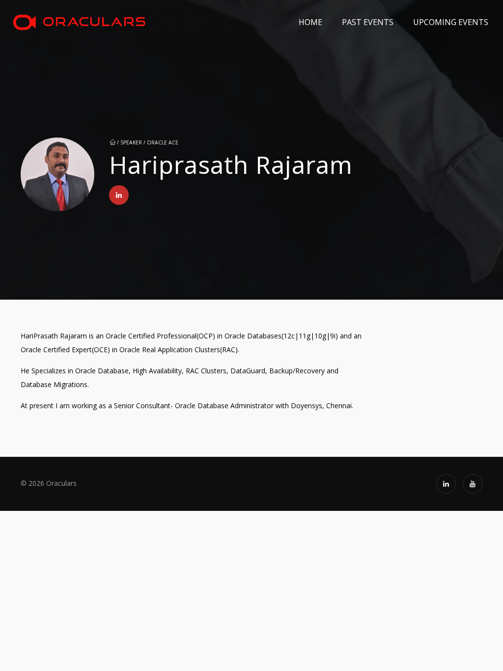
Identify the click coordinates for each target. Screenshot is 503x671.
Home (310, 22)
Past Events (367, 22)
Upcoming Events (450, 22)
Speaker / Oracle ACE (149, 142)
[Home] (79, 22)
